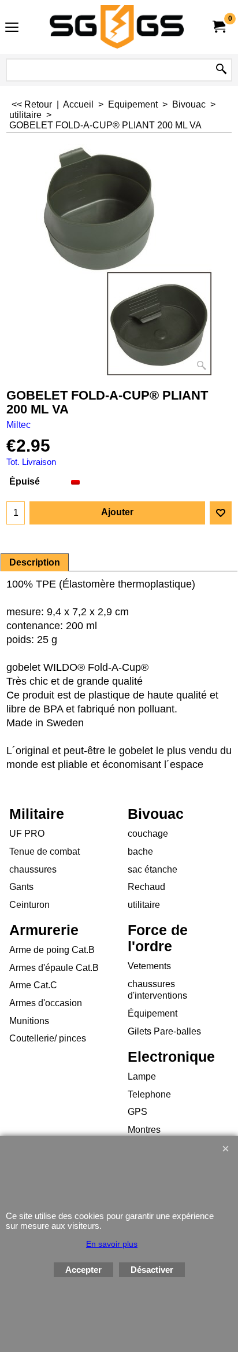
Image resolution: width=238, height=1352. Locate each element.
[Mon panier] (218, 27)
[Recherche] (221, 70)
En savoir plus (111, 1243)
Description (34, 562)
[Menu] (11, 28)
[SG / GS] (117, 27)
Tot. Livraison (31, 462)
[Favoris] (221, 513)
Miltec (18, 425)
